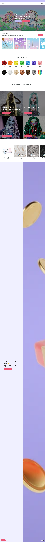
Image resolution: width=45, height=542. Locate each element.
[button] (15, 3)
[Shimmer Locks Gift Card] (7, 151)
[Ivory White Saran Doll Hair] (20, 151)
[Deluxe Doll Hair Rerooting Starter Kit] (20, 43)
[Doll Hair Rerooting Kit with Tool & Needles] (7, 43)
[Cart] (43, 3)
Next (44, 43)
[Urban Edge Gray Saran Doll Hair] (33, 151)
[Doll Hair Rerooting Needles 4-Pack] (33, 43)
